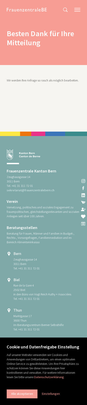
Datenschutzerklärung (49, 377)
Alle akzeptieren (22, 394)
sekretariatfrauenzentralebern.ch (30, 190)
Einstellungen (51, 394)
